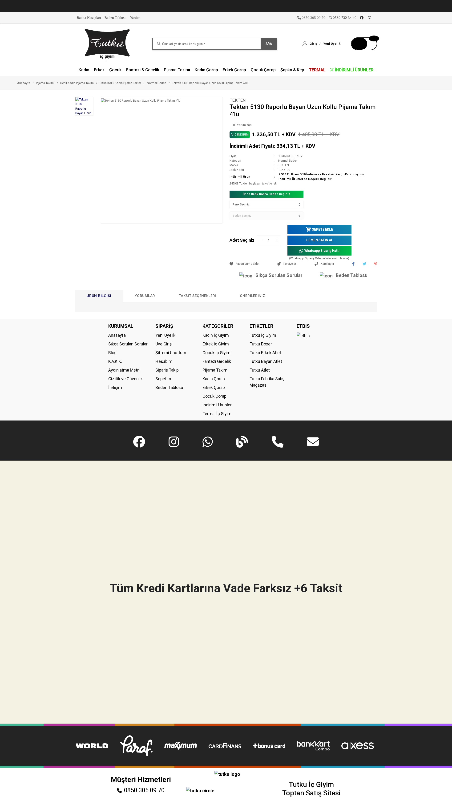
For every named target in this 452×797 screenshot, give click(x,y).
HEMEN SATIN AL (319, 240)
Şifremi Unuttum (170, 352)
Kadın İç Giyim (215, 335)
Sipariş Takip (167, 370)
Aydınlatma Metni (124, 370)
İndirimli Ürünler (217, 404)
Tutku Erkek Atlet (265, 352)
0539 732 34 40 (344, 18)
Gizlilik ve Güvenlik (125, 378)
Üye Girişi (164, 343)
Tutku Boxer (261, 343)
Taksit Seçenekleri (197, 296)
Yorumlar (145, 296)
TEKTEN (238, 100)
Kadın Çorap (213, 378)
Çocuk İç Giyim (216, 352)
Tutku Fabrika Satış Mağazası (267, 382)
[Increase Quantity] (276, 240)
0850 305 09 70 (144, 790)
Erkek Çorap (213, 387)
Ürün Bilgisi (99, 296)
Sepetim (163, 378)
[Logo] (107, 43)
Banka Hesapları (89, 18)
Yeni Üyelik (165, 335)
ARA (269, 44)
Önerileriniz (252, 296)
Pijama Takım (214, 370)
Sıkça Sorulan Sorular (279, 275)
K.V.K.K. (115, 361)
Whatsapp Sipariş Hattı (321, 250)
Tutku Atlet (260, 370)
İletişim (115, 387)
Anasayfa (117, 335)
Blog (112, 352)
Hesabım (163, 361)
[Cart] (364, 43)
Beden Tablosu (115, 18)
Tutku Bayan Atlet (266, 361)
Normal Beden (288, 160)
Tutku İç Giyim (263, 335)
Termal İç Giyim (216, 413)
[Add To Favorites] (252, 263)
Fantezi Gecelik (216, 361)
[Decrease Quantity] (260, 240)
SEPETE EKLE (322, 229)
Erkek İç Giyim (215, 343)
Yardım (135, 18)
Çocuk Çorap (214, 396)
